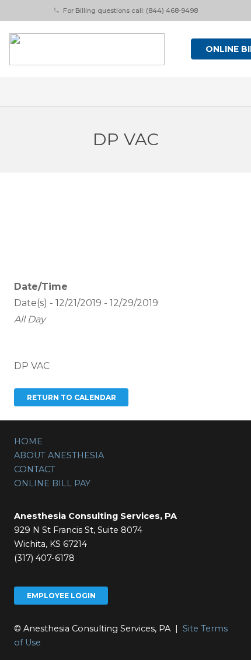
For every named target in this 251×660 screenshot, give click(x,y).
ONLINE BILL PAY (52, 483)
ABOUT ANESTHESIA (59, 455)
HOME (28, 441)
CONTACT (34, 469)
